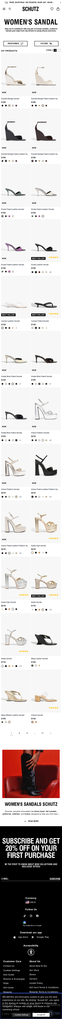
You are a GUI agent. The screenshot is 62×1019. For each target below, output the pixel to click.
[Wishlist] (52, 9)
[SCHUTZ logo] (30, 9)
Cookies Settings (11, 970)
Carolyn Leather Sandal (10, 321)
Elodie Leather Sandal (40, 265)
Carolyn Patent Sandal (40, 321)
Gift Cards (8, 987)
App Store (23, 937)
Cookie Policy (36, 983)
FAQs (6, 983)
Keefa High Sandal (38, 546)
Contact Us (8, 966)
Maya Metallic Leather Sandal (12, 715)
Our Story (34, 970)
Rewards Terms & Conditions (43, 992)
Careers (33, 979)
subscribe (55, 879)
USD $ (32, 902)
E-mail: (5, 879)
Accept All (41, 1015)
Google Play (43, 937)
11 (43, 733)
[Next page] (50, 733)
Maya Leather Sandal (39, 658)
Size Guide (8, 975)
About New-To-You (38, 966)
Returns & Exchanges (14, 979)
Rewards (7, 992)
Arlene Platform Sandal (40, 433)
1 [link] (11, 733)
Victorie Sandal (37, 715)
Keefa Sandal (36, 602)
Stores (32, 974)
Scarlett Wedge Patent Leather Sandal (45, 99)
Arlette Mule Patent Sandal (11, 376)
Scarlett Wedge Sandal (10, 99)
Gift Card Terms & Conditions (44, 987)
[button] (9, 9)
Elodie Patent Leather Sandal (12, 209)
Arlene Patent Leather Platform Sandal (45, 489)
